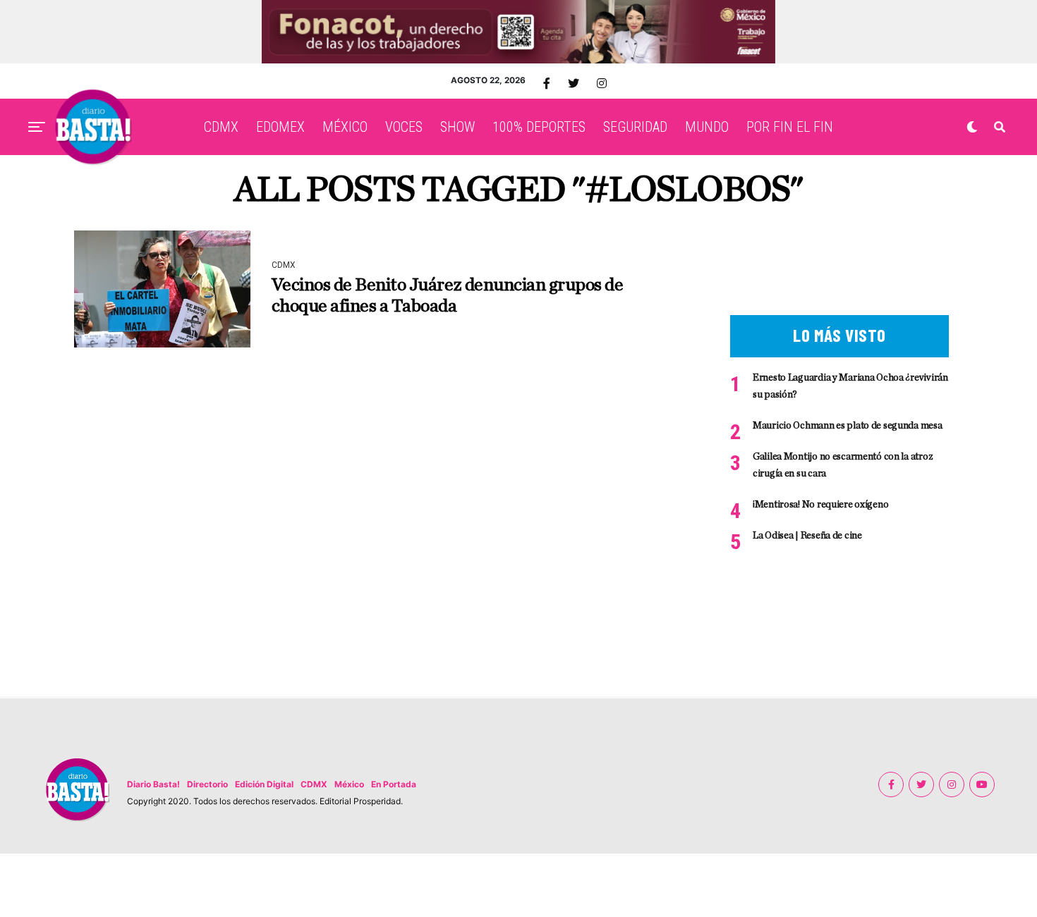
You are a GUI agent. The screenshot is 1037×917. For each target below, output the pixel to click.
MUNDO (707, 126)
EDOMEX (280, 126)
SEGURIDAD (635, 126)
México (349, 784)
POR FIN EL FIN (789, 126)
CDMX (221, 126)
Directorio (207, 784)
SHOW (457, 126)
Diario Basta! (153, 784)
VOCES (404, 126)
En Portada (393, 784)
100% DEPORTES (539, 126)
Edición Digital (264, 784)
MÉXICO (345, 126)
